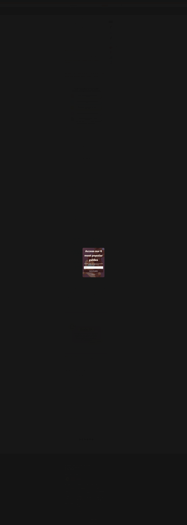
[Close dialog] (103, 249)
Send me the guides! (93, 271)
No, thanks (93, 274)
